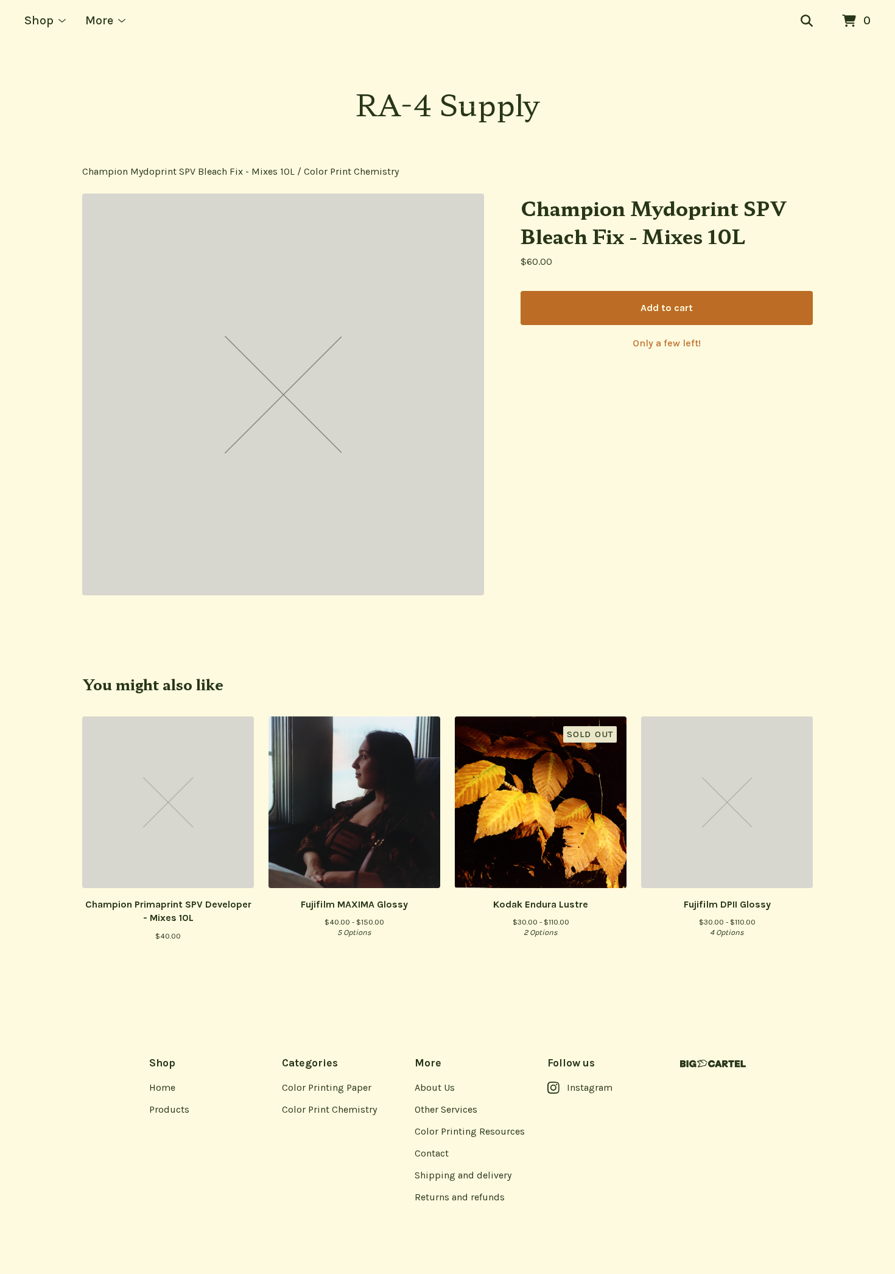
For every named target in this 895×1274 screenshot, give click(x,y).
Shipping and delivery (463, 1175)
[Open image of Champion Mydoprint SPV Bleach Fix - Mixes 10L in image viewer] (283, 394)
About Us (435, 1087)
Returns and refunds (460, 1197)
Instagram (589, 1087)
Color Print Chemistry (351, 171)
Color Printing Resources (470, 1131)
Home (162, 1087)
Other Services (446, 1109)
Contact (432, 1153)
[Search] (807, 21)
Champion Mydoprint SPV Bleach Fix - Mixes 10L (188, 171)
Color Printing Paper (326, 1087)
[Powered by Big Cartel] (713, 1064)
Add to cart (667, 307)
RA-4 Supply (447, 103)
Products (169, 1109)
